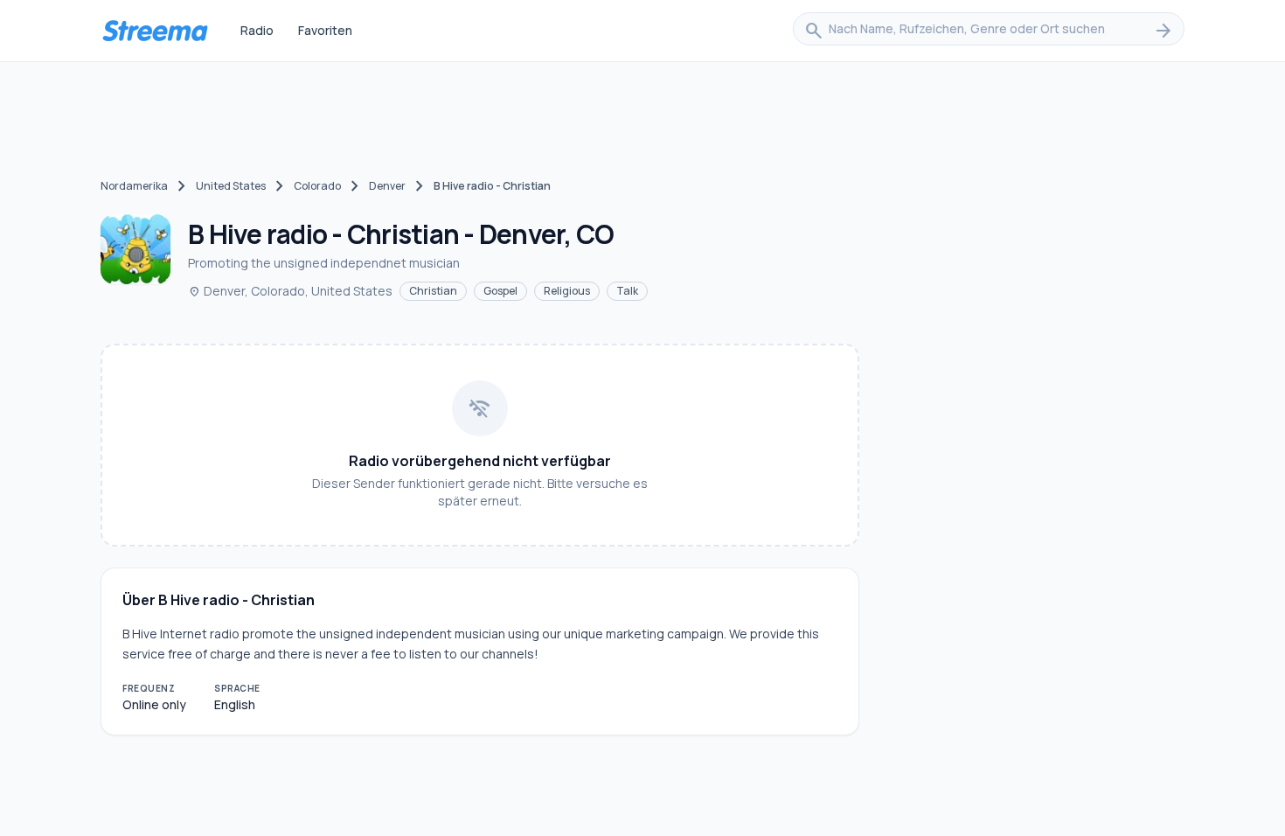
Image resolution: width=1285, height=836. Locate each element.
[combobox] (988, 30)
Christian (433, 290)
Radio (257, 30)
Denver (387, 185)
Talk (627, 290)
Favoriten (325, 30)
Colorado (317, 185)
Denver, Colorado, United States (290, 290)
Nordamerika (134, 185)
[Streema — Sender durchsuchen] (155, 30)
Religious (567, 290)
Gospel (500, 290)
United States (231, 185)
